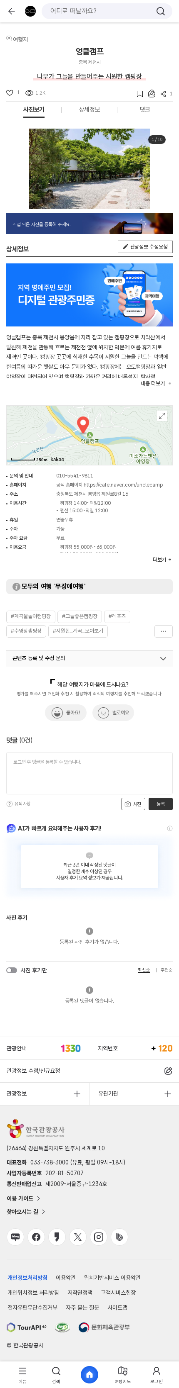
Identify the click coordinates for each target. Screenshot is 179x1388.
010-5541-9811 (74, 476)
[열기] (163, 658)
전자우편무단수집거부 (32, 1307)
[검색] (161, 11)
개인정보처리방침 (27, 1277)
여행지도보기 (162, 416)
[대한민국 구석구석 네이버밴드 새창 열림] (119, 1237)
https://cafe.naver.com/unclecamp (123, 485)
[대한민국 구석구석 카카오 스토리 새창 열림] (57, 1237)
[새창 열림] (27, 1327)
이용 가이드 (20, 1198)
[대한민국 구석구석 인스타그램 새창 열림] (98, 1237)
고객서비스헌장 (118, 1292)
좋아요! (73, 713)
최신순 (144, 970)
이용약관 (66, 1277)
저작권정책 (79, 1292)
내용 (152, 383)
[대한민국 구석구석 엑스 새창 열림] (78, 1237)
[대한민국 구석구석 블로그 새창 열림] (15, 1237)
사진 (136, 804)
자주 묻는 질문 (82, 1307)
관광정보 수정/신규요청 (33, 1070)
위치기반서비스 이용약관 (112, 1277)
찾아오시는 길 (22, 1211)
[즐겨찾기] (137, 94)
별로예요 (120, 713)
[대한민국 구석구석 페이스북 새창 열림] (36, 1237)
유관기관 (108, 1093)
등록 (160, 804)
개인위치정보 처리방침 (33, 1292)
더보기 (163, 631)
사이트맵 (117, 1307)
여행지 (20, 39)
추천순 (167, 970)
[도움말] (9, 804)
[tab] (22, 1375)
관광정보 (17, 1093)
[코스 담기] (149, 93)
